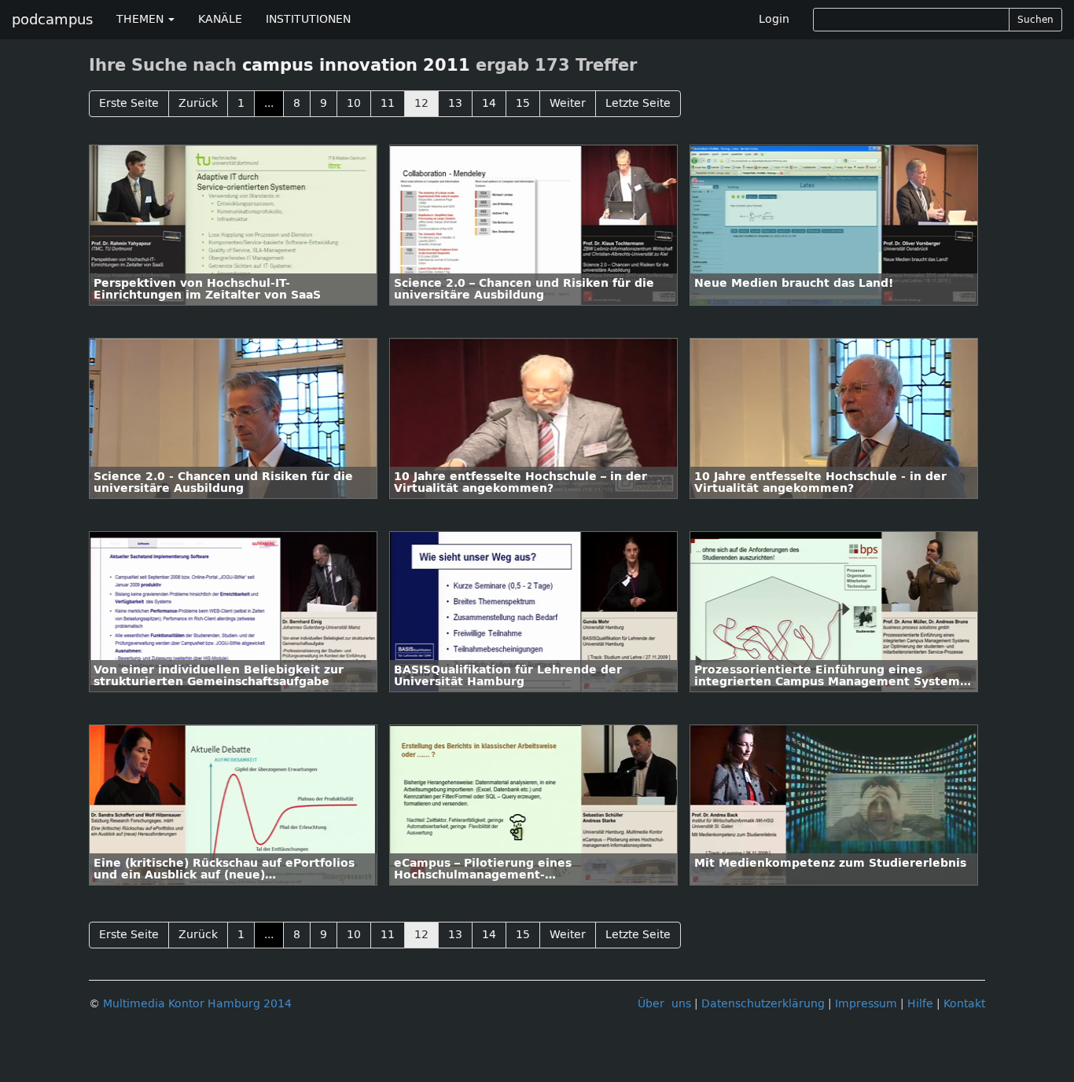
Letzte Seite (638, 103)
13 (455, 103)
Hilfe (920, 1003)
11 (388, 103)
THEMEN (141, 19)
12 (421, 103)
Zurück (198, 103)
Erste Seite (129, 103)
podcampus (52, 19)
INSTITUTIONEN (308, 19)
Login (774, 19)
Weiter (568, 103)
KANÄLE (220, 19)
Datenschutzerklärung (763, 1003)
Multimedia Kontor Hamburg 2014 (197, 1003)
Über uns (664, 1003)
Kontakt (964, 1003)
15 (523, 103)
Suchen (1035, 19)
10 (354, 103)
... (269, 103)
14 (489, 103)
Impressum (866, 1003)
